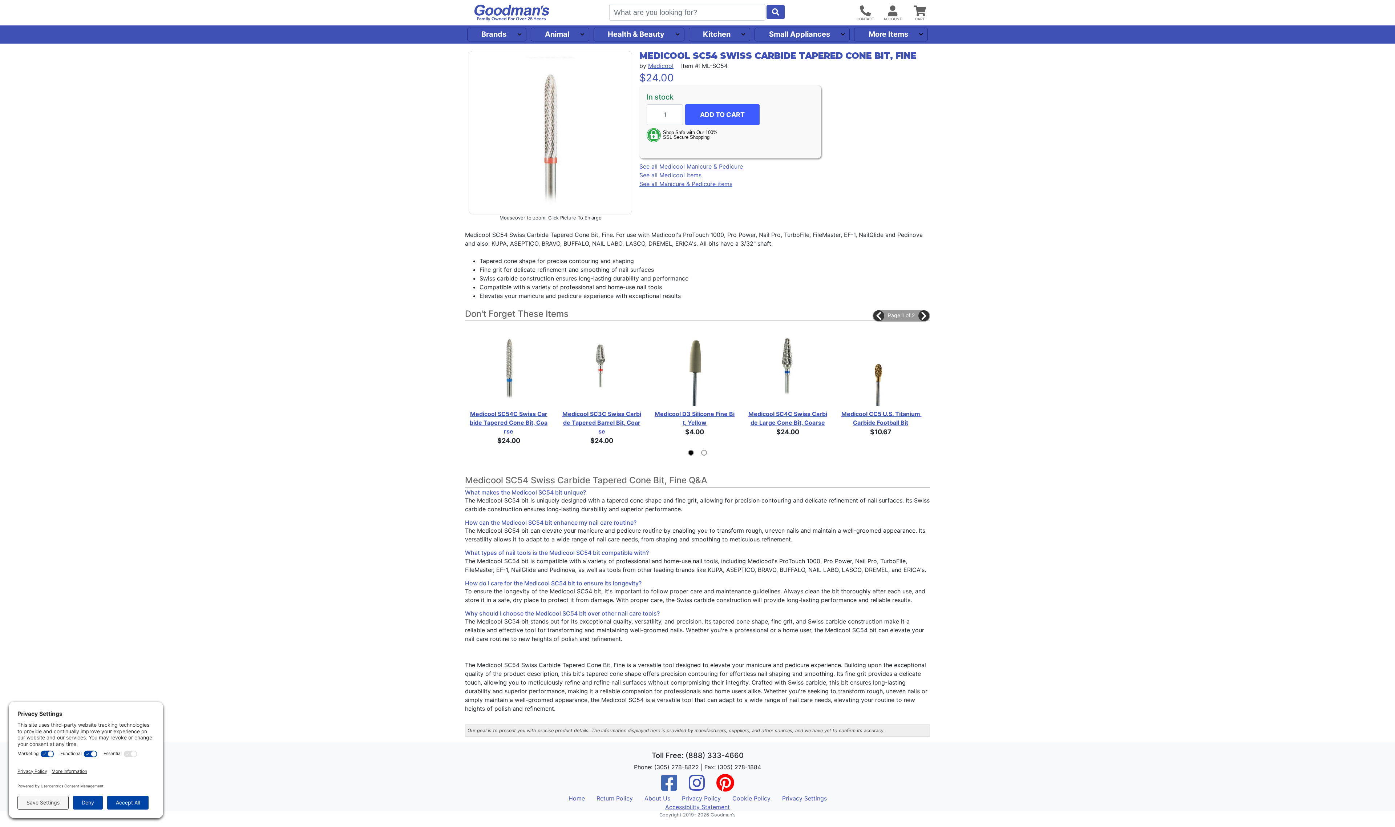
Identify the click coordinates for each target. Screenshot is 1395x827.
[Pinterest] (725, 787)
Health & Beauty (636, 34)
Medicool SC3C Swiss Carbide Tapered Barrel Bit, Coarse (601, 422)
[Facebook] (669, 787)
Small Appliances (799, 34)
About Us (657, 798)
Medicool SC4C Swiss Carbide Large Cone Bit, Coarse (787, 418)
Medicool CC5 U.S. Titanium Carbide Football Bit (881, 418)
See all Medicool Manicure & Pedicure (691, 166)
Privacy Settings (804, 798)
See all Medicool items (670, 175)
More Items (888, 34)
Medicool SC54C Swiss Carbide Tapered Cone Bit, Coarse (508, 422)
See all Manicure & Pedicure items (685, 183)
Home (577, 798)
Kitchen (717, 34)
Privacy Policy (701, 798)
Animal (557, 34)
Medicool (661, 65)
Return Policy (615, 798)
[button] (878, 315)
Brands (493, 34)
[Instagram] (697, 787)
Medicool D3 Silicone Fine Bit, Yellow (695, 418)
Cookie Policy (751, 798)
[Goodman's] (511, 12)
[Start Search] (776, 12)
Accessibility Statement (697, 807)
